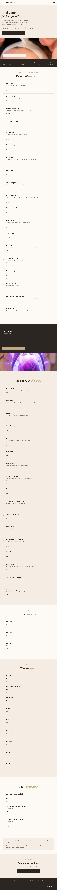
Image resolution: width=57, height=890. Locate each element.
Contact (26, 883)
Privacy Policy (33, 883)
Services (4, 883)
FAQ (15, 883)
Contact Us (50, 886)
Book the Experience (13, 348)
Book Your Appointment (13, 33)
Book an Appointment (28, 870)
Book (7, 90)
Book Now (19, 883)
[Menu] (54, 2)
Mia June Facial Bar (10, 2)
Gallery (10, 883)
